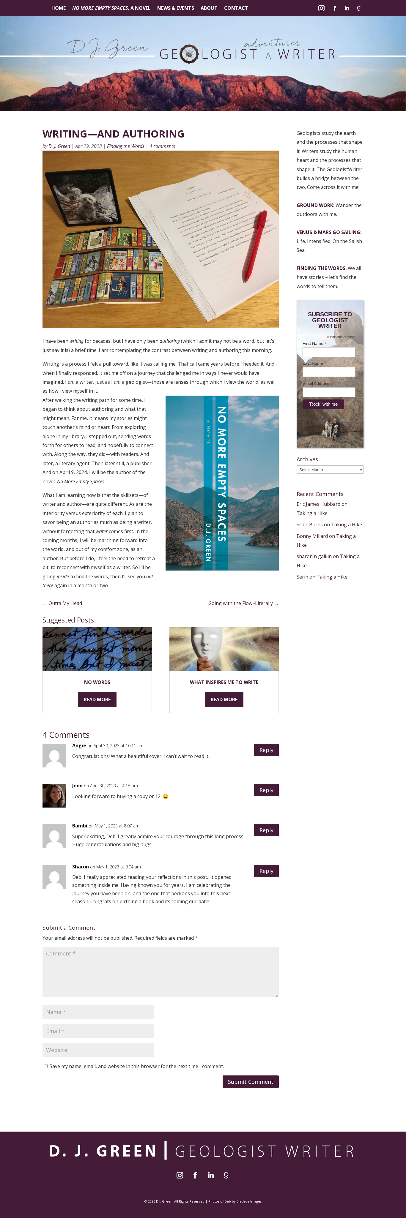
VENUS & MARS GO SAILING (328, 232)
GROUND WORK (315, 205)
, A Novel (111, 8)
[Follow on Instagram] (321, 8)
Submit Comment (250, 1081)
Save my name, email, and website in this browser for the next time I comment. (137, 1066)
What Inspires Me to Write (224, 682)
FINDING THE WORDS (321, 268)
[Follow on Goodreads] (358, 8)
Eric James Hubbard (318, 504)
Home (58, 8)
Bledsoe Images (249, 1201)
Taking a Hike (312, 513)
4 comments (162, 146)
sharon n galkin (314, 556)
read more (97, 699)
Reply (266, 749)
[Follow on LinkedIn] (347, 8)
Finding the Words (125, 146)
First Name (315, 343)
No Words (97, 682)
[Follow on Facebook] (335, 8)
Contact (236, 8)
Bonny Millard (312, 536)
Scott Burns (310, 524)
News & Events (175, 8)
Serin (302, 577)
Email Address (318, 383)
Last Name (315, 363)
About (209, 8)
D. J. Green (59, 146)
